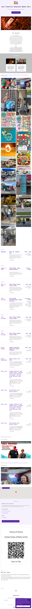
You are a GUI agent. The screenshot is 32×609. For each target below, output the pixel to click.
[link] (16, 2)
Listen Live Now (16, 12)
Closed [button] (5, 517)
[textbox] (13, 600)
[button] (11, 260)
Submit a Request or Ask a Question (10, 521)
